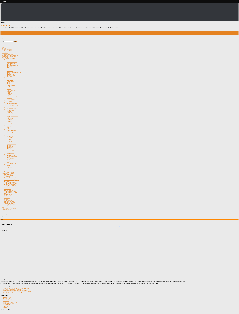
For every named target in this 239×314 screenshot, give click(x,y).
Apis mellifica (5, 25)
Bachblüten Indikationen (8, 298)
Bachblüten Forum (7, 297)
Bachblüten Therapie (7, 299)
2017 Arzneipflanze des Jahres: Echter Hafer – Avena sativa (16, 288)
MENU (5, 1)
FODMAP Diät (6, 301)
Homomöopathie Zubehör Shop (10, 302)
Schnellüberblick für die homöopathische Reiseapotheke (15, 292)
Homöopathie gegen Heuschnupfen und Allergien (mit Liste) (16, 290)
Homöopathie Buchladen (8, 303)
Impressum (5, 306)
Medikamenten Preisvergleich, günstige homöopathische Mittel (17, 291)
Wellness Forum (6, 304)
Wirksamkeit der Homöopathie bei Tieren (12, 289)
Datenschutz (6, 307)
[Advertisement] (119, 251)
